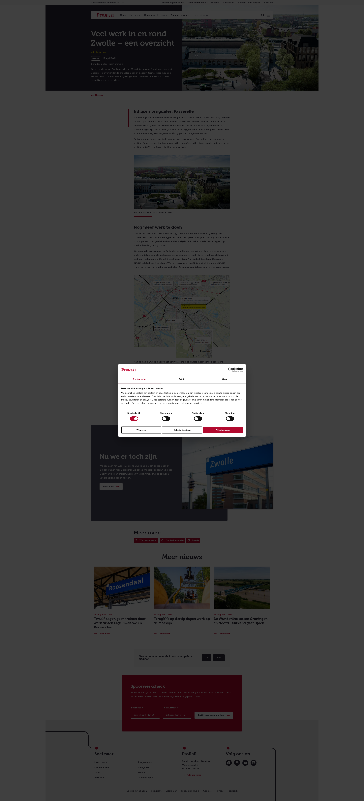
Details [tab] (182, 379)
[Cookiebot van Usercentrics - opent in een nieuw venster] (230, 370)
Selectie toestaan (182, 430)
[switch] (166, 418)
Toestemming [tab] (139, 379)
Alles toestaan (223, 430)
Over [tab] (224, 379)
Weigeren (141, 430)
